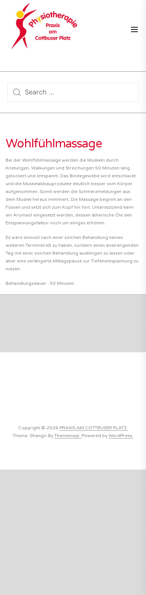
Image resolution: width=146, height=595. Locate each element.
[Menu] (134, 30)
